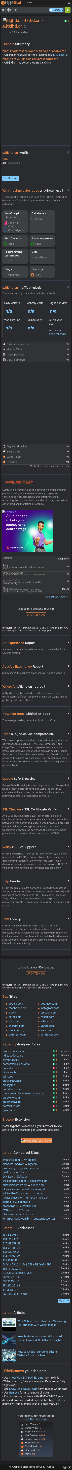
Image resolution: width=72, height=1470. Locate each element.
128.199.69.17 (10, 1239)
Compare (58, 9)
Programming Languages (13, 253)
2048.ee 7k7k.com (15, 1176)
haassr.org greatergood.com (22, 1168)
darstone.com (11, 1097)
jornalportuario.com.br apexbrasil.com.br (29, 1218)
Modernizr (13, 222)
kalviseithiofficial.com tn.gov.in (23, 1193)
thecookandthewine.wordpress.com (24, 1093)
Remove (14, 1392)
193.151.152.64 (11, 1252)
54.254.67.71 (10, 1290)
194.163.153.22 (11, 1256)
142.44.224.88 (11, 1235)
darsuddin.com (11, 1068)
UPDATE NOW (36, 614)
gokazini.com (10, 1110)
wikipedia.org (16, 1030)
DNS (35, 919)
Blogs (8, 269)
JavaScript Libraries (12, 215)
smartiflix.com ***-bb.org (19, 1160)
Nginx (11, 243)
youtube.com (49, 1003)
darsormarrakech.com (16, 1064)
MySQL (38, 219)
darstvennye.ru (12, 1102)
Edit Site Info (11, 178)
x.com (12, 1012)
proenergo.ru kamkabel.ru (20, 1206)
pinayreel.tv (9, 1072)
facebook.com (17, 1008)
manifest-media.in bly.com (20, 1164)
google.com (16, 1003)
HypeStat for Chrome (38, 1140)
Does (35, 734)
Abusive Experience (35, 666)
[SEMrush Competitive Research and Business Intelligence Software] (17, 482)
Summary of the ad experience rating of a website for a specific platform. (33, 651)
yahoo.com (48, 1026)
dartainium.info (12, 1106)
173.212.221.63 (11, 1285)
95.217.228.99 (11, 1277)
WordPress (41, 257)
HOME (29, 3)
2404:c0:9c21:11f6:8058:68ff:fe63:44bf (27, 1264)
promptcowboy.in (13, 1051)
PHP (10, 261)
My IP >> (64, 1300)
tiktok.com (15, 1017)
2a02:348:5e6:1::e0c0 (16, 1294)
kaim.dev (8, 1076)
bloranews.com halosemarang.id (24, 1189)
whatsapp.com (50, 1034)
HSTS (38, 274)
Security (37, 269)
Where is (35, 686)
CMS (35, 252)
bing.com (14, 1021)
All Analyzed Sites (18, 1466)
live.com (46, 1030)
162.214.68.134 (11, 1247)
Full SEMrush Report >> (57, 596)
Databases (39, 213)
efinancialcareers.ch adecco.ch (23, 1185)
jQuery (11, 226)
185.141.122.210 (12, 1268)
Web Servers (13, 238)
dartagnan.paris (12, 1081)
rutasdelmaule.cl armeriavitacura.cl (25, 1197)
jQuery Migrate (16, 230)
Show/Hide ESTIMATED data (26, 1377)
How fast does (35, 714)
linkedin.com (48, 1021)
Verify (35, 847)
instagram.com (50, 1008)
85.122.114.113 (11, 1281)
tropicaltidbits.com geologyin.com (25, 1181)
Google (35, 779)
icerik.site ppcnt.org (16, 1202)
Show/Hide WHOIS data (23, 1389)
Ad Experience (35, 643)
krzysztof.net (11, 1060)
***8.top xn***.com (16, 1210)
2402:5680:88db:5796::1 (17, 1273)
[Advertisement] (36, 106)
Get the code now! (36, 1419)
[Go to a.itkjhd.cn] (25, 26)
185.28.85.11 (10, 1260)
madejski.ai (9, 1085)
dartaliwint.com (12, 1089)
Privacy (41, 1466)
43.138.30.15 (59, 55)
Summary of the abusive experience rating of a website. (33, 672)
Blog (32, 1466)
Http (35, 881)
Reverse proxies (42, 238)
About (50, 1466)
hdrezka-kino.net (13, 1055)
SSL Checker (35, 809)
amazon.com (48, 1012)
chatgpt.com (16, 1026)
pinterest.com (17, 1034)
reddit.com (47, 1017)
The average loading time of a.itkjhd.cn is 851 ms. (30, 720)
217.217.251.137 (11, 1243)
